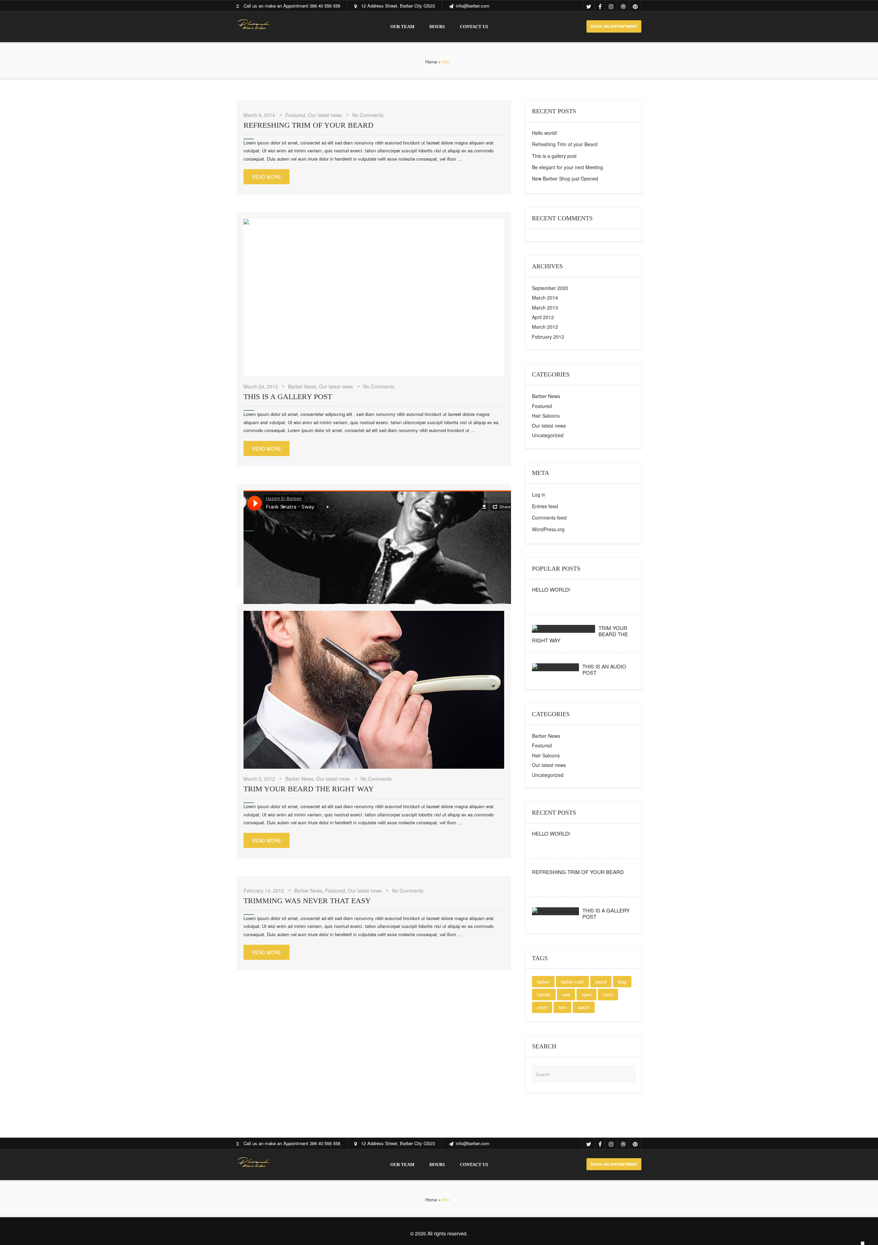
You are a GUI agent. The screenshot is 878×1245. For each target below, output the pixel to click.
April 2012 (543, 317)
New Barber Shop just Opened (565, 178)
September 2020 (550, 287)
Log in (538, 494)
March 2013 (545, 307)
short (542, 1007)
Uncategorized (547, 435)
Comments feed (549, 517)
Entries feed (545, 506)
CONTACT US (474, 26)
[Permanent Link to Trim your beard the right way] (563, 629)
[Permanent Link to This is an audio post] (555, 667)
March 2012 (545, 326)
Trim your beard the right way (309, 788)
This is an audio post (604, 669)
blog (622, 981)
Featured (295, 115)
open (586, 994)
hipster (543, 994)
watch (584, 1007)
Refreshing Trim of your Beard (308, 125)
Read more (266, 176)
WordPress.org (548, 529)
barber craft (572, 981)
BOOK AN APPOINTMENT (614, 26)
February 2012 (548, 336)
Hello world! (544, 132)
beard (600, 981)
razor (608, 994)
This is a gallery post (288, 396)
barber (543, 981)
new (566, 994)
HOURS (437, 26)
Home (431, 61)
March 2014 (545, 297)
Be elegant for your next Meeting (567, 167)
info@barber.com (472, 5)
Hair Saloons (546, 415)
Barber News (302, 386)
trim (562, 1007)
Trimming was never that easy (307, 900)
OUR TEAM (402, 26)
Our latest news (325, 115)
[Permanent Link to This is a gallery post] (555, 911)
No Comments (367, 115)
